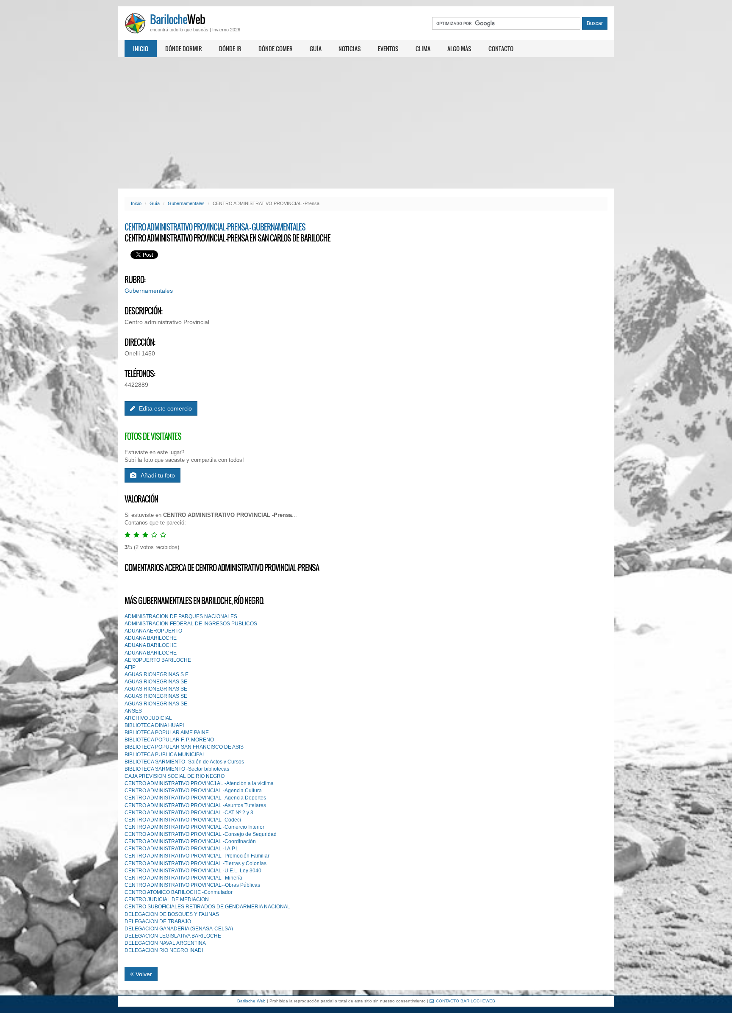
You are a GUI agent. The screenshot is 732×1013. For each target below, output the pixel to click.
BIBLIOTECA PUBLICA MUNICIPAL (165, 755)
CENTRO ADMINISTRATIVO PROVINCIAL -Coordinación (190, 841)
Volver (144, 974)
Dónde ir (230, 48)
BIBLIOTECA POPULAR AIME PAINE (167, 732)
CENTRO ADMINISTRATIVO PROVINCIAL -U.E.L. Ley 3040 (193, 871)
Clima (423, 48)
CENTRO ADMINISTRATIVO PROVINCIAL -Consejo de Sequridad (201, 834)
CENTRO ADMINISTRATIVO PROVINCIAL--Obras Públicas (192, 885)
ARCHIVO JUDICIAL (148, 718)
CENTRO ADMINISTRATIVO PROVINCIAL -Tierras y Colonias (195, 863)
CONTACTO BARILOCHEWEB (465, 1001)
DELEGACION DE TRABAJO (158, 921)
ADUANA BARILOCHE (151, 638)
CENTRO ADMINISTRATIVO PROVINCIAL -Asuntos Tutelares (195, 805)
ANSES (133, 711)
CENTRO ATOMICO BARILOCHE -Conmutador (179, 892)
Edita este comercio (164, 408)
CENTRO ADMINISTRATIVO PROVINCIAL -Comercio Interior (194, 827)
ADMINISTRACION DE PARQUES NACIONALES (181, 616)
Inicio (140, 48)
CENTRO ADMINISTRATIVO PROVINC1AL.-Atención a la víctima (199, 783)
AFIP (130, 667)
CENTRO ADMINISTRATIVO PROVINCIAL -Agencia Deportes (195, 798)
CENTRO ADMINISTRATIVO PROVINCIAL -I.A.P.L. (182, 849)
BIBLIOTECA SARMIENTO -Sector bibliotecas (177, 769)
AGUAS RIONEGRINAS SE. (157, 704)
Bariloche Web (251, 1001)
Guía (316, 48)
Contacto (500, 48)
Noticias (349, 48)
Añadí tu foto (158, 475)
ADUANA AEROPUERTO (153, 631)
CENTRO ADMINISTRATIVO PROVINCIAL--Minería (183, 878)
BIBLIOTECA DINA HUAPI (154, 725)
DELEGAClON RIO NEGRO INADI (164, 950)
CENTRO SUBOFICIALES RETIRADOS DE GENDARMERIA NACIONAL (207, 907)
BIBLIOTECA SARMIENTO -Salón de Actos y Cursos (184, 762)
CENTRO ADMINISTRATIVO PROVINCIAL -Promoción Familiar (197, 856)
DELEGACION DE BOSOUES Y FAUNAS (172, 914)
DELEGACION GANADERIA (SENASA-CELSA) (179, 929)
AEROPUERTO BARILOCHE (158, 660)
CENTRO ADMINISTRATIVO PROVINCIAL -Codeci (183, 820)
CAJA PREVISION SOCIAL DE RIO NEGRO (175, 776)
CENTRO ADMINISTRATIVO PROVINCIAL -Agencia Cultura (193, 791)
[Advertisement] (366, 123)
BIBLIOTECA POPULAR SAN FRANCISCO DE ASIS (184, 747)
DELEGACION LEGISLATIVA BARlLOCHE (173, 936)
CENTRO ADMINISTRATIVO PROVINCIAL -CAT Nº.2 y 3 (189, 813)
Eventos (388, 48)
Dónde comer (275, 48)
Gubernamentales (186, 203)
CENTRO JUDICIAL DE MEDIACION (167, 899)
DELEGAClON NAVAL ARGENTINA (165, 943)
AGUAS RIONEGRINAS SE (156, 682)
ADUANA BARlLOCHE (151, 653)
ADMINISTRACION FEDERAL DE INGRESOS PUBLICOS (191, 624)
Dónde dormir (183, 48)
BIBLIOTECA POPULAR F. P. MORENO (169, 740)
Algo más (459, 48)
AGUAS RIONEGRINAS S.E (157, 674)
